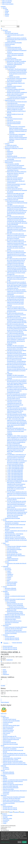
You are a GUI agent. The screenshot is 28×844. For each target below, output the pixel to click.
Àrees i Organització (8, 728)
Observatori (4, 795)
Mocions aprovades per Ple (9, 736)
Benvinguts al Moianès (8, 772)
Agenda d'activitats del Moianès (10, 787)
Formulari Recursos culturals (10, 649)
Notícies (5, 671)
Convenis (5, 734)
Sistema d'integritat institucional (11, 739)
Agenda (5, 672)
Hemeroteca (6, 794)
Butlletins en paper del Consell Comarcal (13, 784)
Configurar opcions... (5, 842)
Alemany (7, 14)
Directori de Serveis (17, 642)
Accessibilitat (6, 820)
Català (6, 9)
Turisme (3, 770)
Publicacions (6, 674)
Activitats (5, 778)
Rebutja (19, 842)
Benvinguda (6, 717)
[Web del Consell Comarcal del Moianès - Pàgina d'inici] (9, 22)
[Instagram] (4, 813)
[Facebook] (16, 812)
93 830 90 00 (10, 660)
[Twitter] (10, 812)
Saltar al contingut (6, 2)
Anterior (3, 702)
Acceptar (24, 842)
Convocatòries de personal (9, 742)
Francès (7, 16)
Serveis (2, 745)
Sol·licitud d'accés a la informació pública (13, 761)
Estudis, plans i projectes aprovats (11, 800)
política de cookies (13, 839)
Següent (7, 702)
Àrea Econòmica (7, 741)
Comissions (6, 724)
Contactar (3, 6)
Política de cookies (7, 818)
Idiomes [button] (5, 8)
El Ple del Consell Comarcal (9, 719)
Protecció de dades (7, 815)
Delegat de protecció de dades (10, 744)
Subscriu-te (3, 713)
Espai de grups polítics (8, 727)
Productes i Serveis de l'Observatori (11, 798)
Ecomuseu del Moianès (8, 773)
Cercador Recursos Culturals (10, 647)
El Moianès (3, 766)
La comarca (6, 767)
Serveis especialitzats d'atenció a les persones (14, 753)
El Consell (3, 716)
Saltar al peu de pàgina (7, 4)
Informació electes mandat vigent (11, 725)
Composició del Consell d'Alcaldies (11, 720)
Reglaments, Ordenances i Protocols (12, 738)
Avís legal (5, 817)
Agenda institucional (8, 731)
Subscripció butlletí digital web (10, 786)
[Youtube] (21, 812)
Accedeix (3, 685)
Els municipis (6, 769)
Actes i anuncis (6, 733)
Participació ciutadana (8, 730)
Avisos (4, 669)
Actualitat (3, 775)
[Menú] (1, 28)
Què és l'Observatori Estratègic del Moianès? (14, 797)
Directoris (6, 643)
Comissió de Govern (8, 722)
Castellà (7, 11)
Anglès (6, 12)
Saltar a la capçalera (7, 0)
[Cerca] (18, 26)
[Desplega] (10, 643)
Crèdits (4, 823)
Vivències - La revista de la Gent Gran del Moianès (15, 780)
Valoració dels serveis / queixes (10, 759)
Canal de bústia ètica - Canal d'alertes (12, 758)
